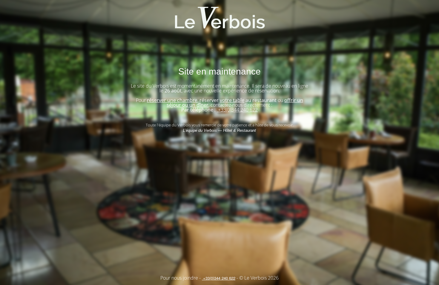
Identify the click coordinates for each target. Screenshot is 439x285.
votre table (232, 100)
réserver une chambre (172, 100)
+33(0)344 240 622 (237, 109)
